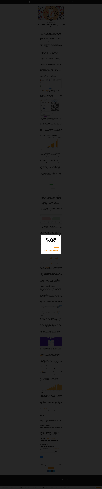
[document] (51, 244)
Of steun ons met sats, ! (51, 250)
